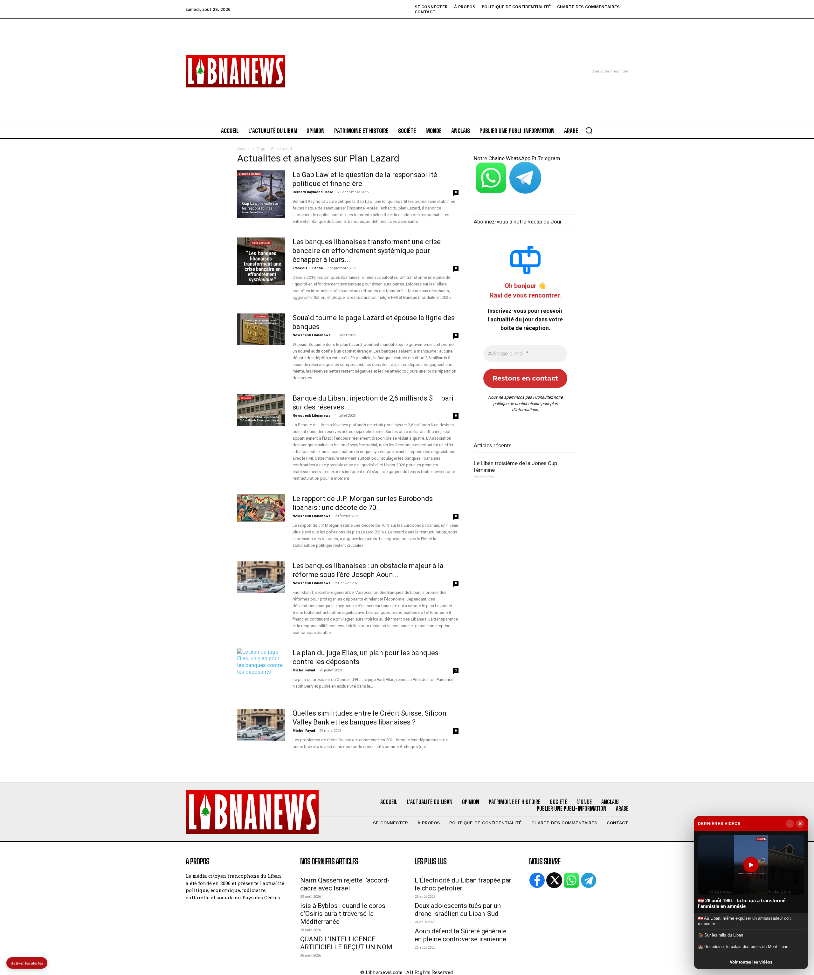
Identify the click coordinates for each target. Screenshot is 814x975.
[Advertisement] (407, 63)
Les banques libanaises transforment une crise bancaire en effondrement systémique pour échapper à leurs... (367, 251)
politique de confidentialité (516, 403)
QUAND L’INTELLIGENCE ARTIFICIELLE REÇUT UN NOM (346, 943)
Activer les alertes (27, 963)
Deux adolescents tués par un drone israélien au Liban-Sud (458, 909)
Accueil (244, 149)
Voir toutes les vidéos (751, 962)
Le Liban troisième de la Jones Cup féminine (515, 466)
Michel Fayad (304, 670)
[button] (589, 130)
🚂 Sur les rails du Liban (720, 935)
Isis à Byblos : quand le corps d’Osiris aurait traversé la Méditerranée (342, 913)
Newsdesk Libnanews (312, 335)
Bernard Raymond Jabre (313, 192)
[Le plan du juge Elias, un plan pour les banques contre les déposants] (261, 664)
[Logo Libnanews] (235, 71)
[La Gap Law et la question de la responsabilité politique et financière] (261, 194)
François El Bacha (308, 268)
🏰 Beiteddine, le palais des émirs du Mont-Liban (743, 946)
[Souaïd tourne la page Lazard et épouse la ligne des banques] (261, 329)
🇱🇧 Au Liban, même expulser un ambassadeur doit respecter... (744, 921)
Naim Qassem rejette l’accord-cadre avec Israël (345, 884)
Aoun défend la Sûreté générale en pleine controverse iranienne (461, 935)
